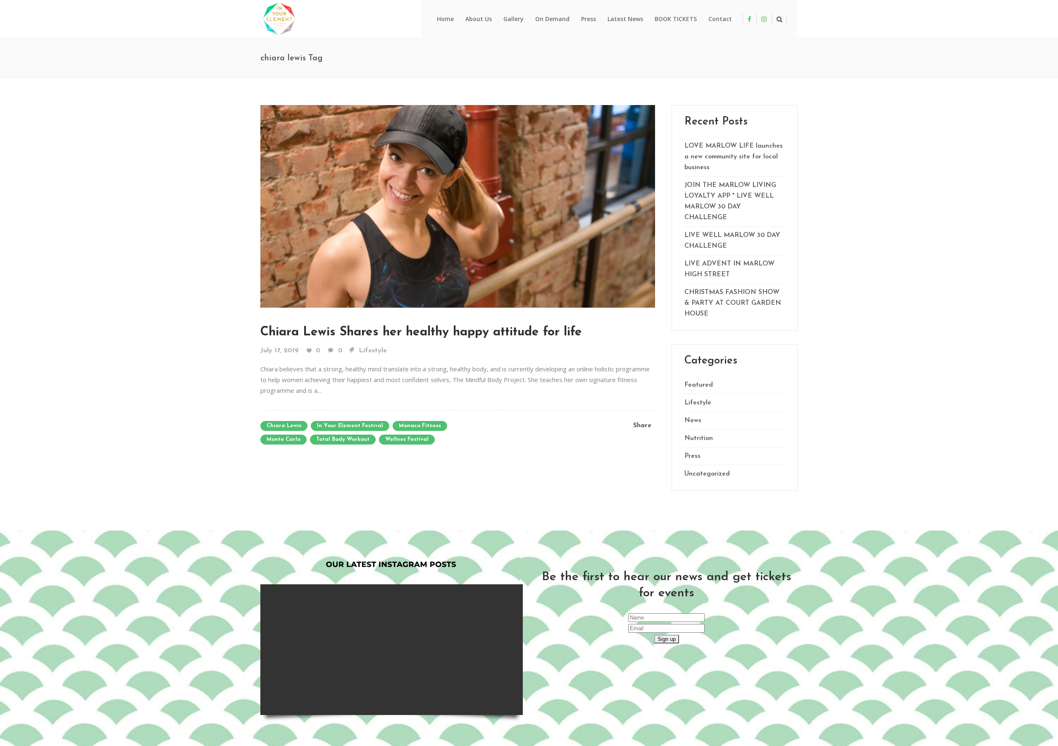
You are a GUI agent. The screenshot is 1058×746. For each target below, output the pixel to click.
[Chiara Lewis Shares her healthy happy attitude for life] (457, 205)
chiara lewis (284, 425)
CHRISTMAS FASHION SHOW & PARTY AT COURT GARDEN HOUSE (732, 303)
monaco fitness (420, 425)
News (692, 420)
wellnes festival (407, 439)
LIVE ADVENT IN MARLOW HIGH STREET (729, 269)
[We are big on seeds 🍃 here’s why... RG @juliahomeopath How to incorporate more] (490, 682)
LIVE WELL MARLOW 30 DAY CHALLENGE (732, 240)
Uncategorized (707, 474)
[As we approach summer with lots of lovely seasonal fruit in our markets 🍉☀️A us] (490, 617)
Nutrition (698, 438)
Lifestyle (373, 350)
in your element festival (350, 425)
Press (692, 456)
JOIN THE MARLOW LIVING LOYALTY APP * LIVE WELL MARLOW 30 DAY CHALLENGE (730, 201)
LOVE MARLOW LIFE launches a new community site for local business (733, 157)
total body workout (342, 439)
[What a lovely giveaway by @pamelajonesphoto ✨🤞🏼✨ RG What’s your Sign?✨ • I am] (425, 682)
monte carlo (283, 439)
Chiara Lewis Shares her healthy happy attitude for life (421, 332)
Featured (698, 385)
